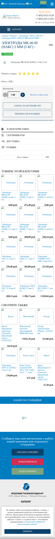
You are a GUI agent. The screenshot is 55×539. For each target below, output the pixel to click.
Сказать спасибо (27, 452)
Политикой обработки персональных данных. (31, 523)
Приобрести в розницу (27, 114)
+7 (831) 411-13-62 (44, 19)
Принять (27, 531)
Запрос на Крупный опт (27, 106)
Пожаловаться (27, 462)
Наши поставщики (27, 400)
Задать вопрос (28, 471)
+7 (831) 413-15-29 (44, 15)
